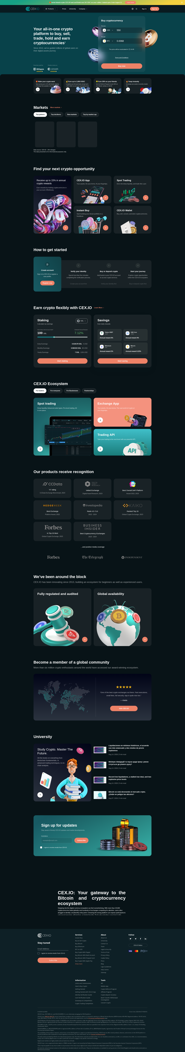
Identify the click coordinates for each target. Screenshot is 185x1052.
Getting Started (80, 989)
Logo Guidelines (106, 967)
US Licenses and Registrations (96, 1018)
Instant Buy (78, 938)
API (102, 983)
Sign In (144, 9)
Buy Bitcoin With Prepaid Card (85, 958)
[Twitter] (130, 939)
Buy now (121, 66)
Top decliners (56, 114)
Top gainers (40, 114)
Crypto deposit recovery (108, 995)
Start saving (123, 361)
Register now (47, 283)
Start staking (62, 361)
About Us (104, 938)
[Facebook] (140, 939)
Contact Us (104, 944)
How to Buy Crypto (81, 986)
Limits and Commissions (83, 983)
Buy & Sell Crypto (80, 941)
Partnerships (89, 391)
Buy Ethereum (79, 946)
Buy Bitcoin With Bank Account (85, 955)
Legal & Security (106, 949)
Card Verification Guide (82, 998)
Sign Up (154, 9)
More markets (55, 107)
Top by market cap (90, 114)
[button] (81, 320)
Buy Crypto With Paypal (82, 952)
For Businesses (72, 391)
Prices (64, 9)
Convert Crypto (106, 1003)
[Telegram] (135, 939)
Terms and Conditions (121, 57)
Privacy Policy (105, 955)
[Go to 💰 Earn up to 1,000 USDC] (68, 89)
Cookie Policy (105, 958)
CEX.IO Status (138, 945)
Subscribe (81, 840)
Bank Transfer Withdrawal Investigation (109, 999)
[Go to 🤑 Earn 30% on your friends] (98, 89)
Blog (102, 964)
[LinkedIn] (145, 939)
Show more (78, 964)
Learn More (98, 307)
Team (102, 946)
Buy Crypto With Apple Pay (83, 961)
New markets (72, 114)
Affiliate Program (106, 992)
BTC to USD (78, 949)
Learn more (130, 2)
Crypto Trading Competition (84, 1003)
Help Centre (105, 970)
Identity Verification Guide (83, 995)
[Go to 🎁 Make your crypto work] (38, 89)
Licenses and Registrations (98, 1034)
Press (102, 961)
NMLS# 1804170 (49, 1016)
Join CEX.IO (124, 708)
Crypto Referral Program (109, 989)
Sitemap (103, 972)
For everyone (55, 391)
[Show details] (65, 227)
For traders (40, 391)
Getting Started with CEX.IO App (85, 992)
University (72, 9)
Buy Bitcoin (78, 944)
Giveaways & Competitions (83, 1001)
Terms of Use (105, 952)
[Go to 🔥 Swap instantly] (128, 89)
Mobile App (104, 986)
